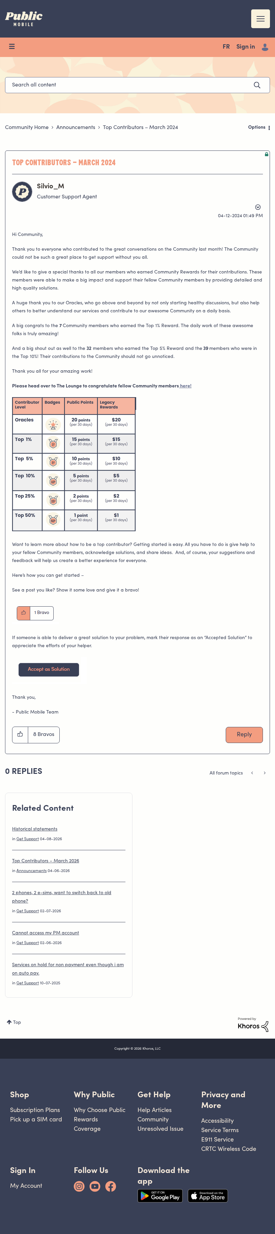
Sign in (245, 47)
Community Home (27, 127)
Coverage (87, 1128)
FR (226, 47)
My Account (26, 1185)
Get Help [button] (154, 1094)
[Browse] (15, 47)
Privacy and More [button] (223, 1099)
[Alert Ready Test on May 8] (264, 773)
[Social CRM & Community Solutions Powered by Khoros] (253, 1025)
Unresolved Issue (160, 1128)
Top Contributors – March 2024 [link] (140, 127)
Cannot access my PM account (45, 933)
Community (153, 1119)
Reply (244, 735)
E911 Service (217, 1139)
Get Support (27, 839)
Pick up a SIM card (36, 1119)
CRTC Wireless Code (228, 1149)
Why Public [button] (94, 1094)
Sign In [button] (23, 1170)
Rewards (86, 1119)
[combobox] (137, 85)
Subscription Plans (35, 1110)
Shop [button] (19, 1094)
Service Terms (220, 1130)
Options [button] (257, 127)
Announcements (75, 127)
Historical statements (34, 829)
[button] (74, 464)
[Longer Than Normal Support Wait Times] (253, 773)
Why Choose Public (99, 1110)
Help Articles (155, 1110)
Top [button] (17, 1023)
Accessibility (217, 1120)
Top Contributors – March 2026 (45, 861)
